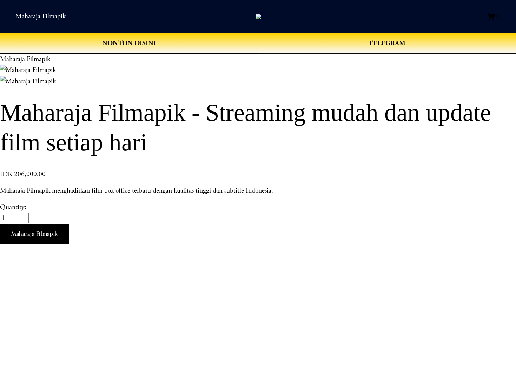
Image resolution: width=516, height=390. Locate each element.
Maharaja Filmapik (40, 16)
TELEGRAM (387, 43)
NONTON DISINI (129, 43)
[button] (34, 234)
